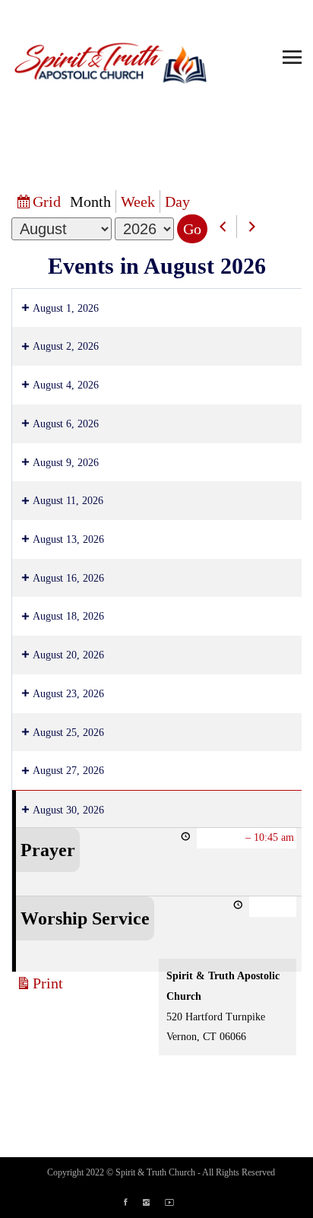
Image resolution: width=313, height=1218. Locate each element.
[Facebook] (133, 1203)
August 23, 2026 (68, 693)
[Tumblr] (154, 1203)
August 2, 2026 (66, 346)
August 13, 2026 (68, 539)
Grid (49, 203)
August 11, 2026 (68, 500)
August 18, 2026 (68, 616)
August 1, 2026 (66, 308)
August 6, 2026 (66, 424)
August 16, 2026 (68, 578)
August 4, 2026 (66, 385)
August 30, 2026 (68, 810)
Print (50, 984)
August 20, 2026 (68, 655)
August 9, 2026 (66, 462)
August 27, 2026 (68, 770)
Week (138, 201)
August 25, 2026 (68, 732)
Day (177, 201)
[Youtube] (177, 1203)
